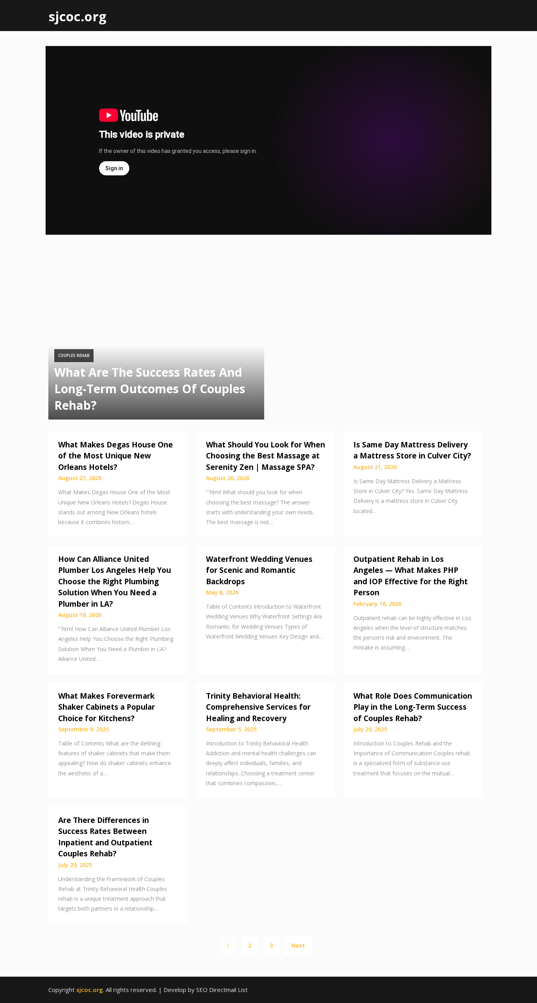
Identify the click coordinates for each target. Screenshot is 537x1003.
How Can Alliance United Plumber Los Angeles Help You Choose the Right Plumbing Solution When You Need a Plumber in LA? (114, 581)
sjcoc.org (77, 16)
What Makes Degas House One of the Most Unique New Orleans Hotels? (115, 456)
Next (298, 945)
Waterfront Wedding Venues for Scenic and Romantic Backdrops (259, 570)
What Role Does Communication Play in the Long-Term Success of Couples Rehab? (412, 707)
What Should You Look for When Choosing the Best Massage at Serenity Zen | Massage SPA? (265, 456)
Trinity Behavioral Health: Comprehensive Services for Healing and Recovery (258, 707)
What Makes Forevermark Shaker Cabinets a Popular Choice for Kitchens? (106, 707)
